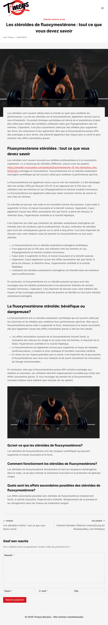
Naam (8, 591)
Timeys (11, 37)
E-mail (43, 591)
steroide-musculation (54, 19)
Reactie (9, 555)
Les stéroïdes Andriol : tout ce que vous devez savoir (24, 525)
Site (76, 591)
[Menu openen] (102, 8)
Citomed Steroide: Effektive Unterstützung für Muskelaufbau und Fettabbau (80, 525)
